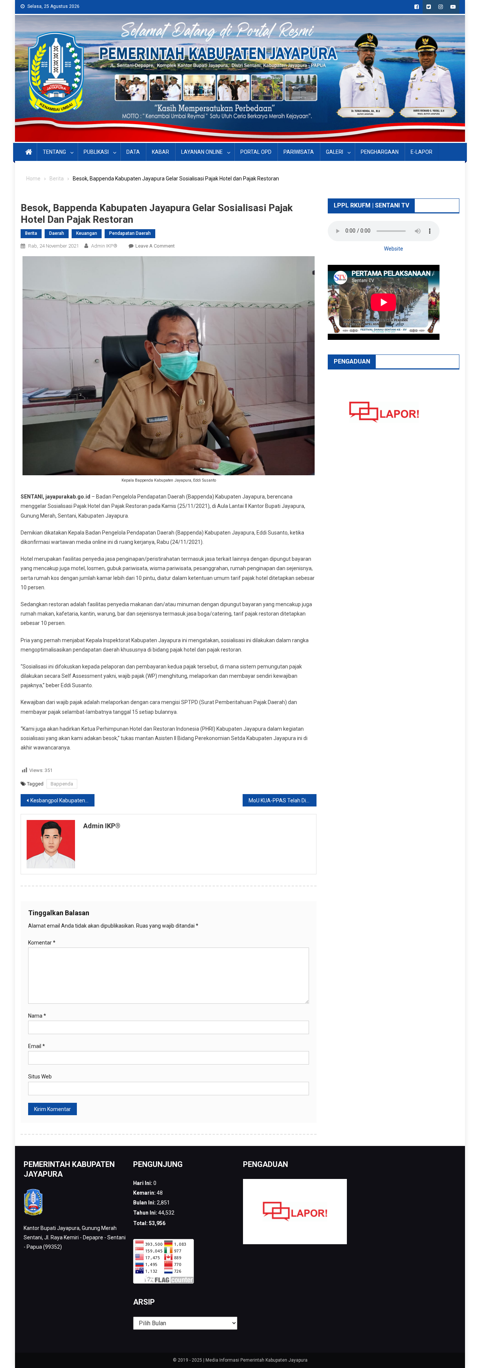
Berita (31, 233)
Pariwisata (299, 152)
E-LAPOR (421, 152)
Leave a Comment (155, 246)
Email (36, 1046)
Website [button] (393, 249)
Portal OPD (256, 152)
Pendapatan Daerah (130, 233)
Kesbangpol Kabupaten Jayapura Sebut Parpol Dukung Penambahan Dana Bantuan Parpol (62, 800)
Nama (37, 1016)
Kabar (160, 152)
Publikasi (96, 152)
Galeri (334, 152)
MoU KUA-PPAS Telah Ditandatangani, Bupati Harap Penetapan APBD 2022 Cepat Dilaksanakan (282, 800)
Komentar (42, 943)
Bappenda (62, 784)
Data (133, 152)
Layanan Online (202, 152)
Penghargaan (380, 152)
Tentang (54, 152)
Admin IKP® (104, 246)
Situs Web (40, 1077)
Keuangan (86, 233)
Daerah (56, 233)
